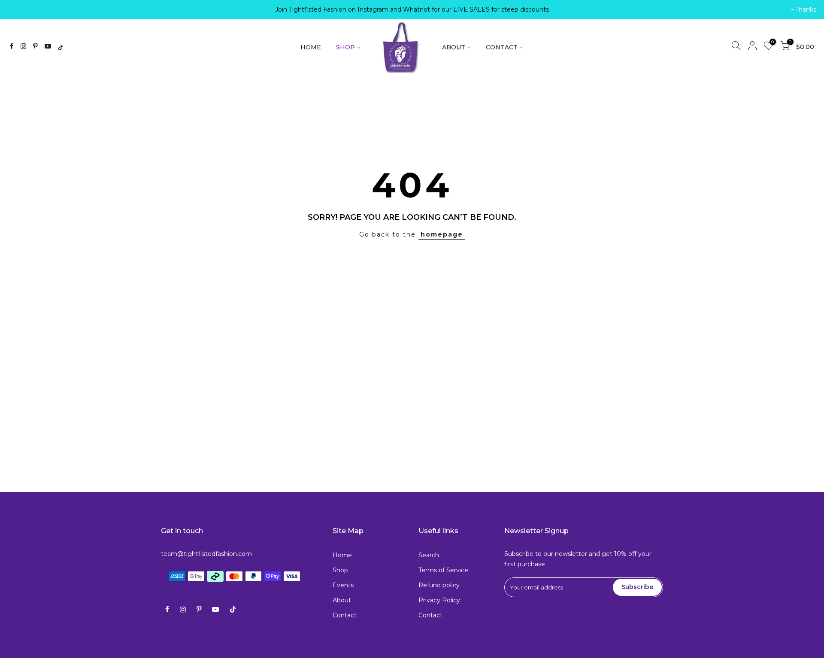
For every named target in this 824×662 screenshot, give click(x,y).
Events (343, 585)
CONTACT (502, 47)
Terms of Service (443, 570)
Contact (345, 615)
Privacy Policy (439, 600)
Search (428, 555)
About (342, 600)
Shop (340, 570)
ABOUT (453, 47)
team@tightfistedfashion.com (206, 554)
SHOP (345, 47)
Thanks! (22, 9)
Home (342, 555)
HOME (310, 47)
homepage (442, 234)
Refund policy (439, 585)
